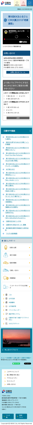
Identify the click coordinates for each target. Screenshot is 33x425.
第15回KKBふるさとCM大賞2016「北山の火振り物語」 (17, 159)
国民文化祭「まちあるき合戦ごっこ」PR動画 (17, 143)
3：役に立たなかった (13, 98)
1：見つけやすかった (12, 107)
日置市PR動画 (9, 131)
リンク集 (8, 416)
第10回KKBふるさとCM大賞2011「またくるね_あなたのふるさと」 (17, 217)
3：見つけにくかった (12, 113)
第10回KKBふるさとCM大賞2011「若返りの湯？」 (17, 190)
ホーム (2, 357)
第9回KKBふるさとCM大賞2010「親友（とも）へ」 (17, 148)
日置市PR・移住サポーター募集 (16, 224)
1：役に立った (10, 96)
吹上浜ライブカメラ (11, 350)
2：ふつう (22, 96)
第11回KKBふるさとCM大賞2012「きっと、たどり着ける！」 (17, 195)
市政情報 (9, 357)
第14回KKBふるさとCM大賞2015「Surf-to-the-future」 (17, 154)
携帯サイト (21, 416)
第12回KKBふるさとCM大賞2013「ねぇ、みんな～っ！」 (17, 179)
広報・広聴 (16, 357)
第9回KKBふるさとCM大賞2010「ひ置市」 (17, 138)
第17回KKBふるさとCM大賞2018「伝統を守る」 (17, 211)
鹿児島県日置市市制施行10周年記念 (17, 229)
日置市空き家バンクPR (13, 221)
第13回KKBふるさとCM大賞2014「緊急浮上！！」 (17, 173)
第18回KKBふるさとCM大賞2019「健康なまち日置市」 (17, 206)
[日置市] (6, 3)
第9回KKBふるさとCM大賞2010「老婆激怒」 (17, 200)
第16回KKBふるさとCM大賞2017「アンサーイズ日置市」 (17, 165)
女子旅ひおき (10, 169)
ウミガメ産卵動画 (11, 233)
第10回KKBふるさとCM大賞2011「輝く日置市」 (17, 184)
